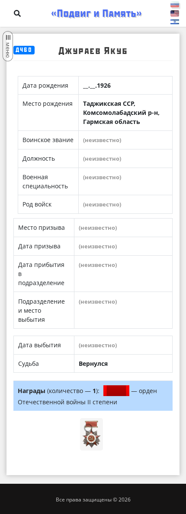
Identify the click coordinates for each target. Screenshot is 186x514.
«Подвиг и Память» (96, 13)
